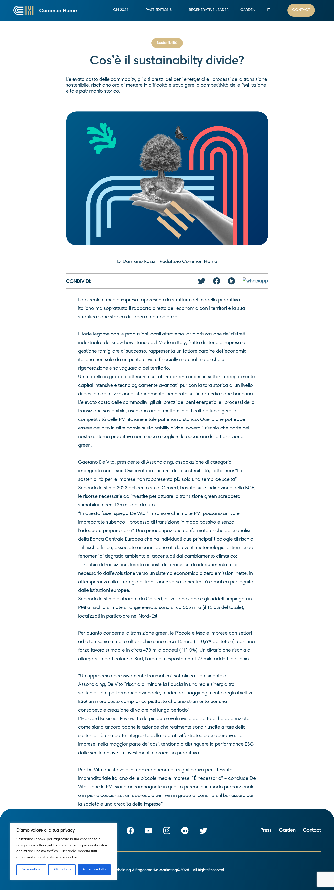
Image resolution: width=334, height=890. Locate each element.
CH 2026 (121, 10)
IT (268, 10)
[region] (63, 851)
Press (266, 830)
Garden (247, 10)
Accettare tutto (94, 869)
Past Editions (159, 10)
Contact (301, 10)
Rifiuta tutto (62, 869)
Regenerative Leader (209, 10)
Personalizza (31, 869)
